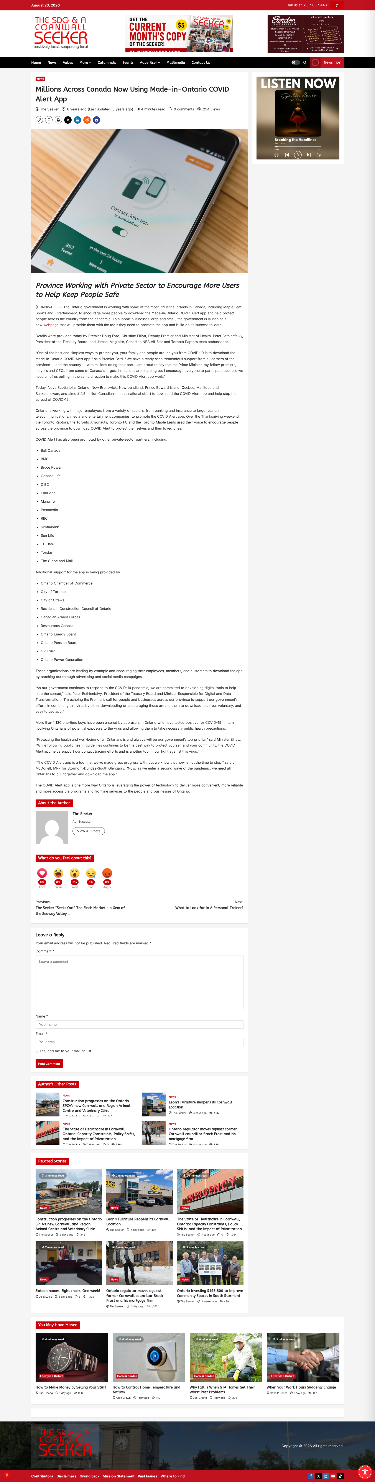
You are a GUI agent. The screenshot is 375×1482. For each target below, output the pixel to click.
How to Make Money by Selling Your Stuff (71, 1387)
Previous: (80, 908)
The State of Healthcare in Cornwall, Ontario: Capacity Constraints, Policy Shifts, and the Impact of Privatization (47, 1133)
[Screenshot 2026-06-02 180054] (306, 33)
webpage (51, 325)
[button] (295, 62)
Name (42, 1016)
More (83, 63)
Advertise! (148, 63)
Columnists (107, 63)
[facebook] (311, 1476)
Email (41, 1033)
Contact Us (201, 63)
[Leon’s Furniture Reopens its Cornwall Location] (139, 1191)
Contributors (42, 1476)
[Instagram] (325, 1476)
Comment (45, 951)
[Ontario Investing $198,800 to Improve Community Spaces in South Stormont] (210, 1263)
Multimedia (175, 63)
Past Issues (147, 1476)
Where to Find (173, 1476)
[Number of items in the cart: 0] (337, 5)
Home (36, 63)
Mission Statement (119, 1476)
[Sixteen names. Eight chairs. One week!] (69, 1263)
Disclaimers (66, 1476)
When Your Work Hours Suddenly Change (301, 1387)
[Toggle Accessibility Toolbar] (365, 1472)
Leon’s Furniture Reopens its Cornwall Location (154, 1104)
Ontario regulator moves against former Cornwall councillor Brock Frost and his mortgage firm (154, 1133)
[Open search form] (305, 62)
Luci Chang (46, 1393)
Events (127, 63)
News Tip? (332, 62)
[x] (318, 1476)
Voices (68, 63)
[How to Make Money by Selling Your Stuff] (72, 1357)
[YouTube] (333, 1476)
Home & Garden (127, 1376)
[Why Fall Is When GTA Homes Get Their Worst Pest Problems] (226, 1357)
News (52, 63)
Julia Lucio (45, 1296)
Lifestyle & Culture (51, 1376)
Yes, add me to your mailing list (64, 1051)
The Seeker (49, 109)
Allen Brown (123, 1397)
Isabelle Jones (278, 1393)
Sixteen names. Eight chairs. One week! (68, 1291)
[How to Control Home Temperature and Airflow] (149, 1357)
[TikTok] (340, 1476)
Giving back (89, 1476)
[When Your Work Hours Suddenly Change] (303, 1357)
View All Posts (88, 831)
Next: (209, 905)
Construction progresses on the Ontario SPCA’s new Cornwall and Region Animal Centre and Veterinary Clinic (47, 1104)
